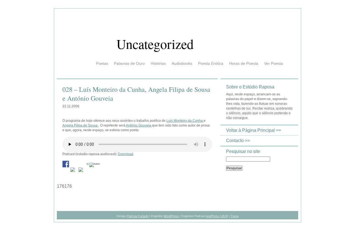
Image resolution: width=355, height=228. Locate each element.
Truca (234, 216)
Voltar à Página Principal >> (253, 130)
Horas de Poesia (243, 63)
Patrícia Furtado (137, 216)
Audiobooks (182, 63)
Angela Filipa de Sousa (80, 125)
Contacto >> (238, 140)
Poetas (102, 63)
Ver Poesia (273, 63)
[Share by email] (81, 170)
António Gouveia (139, 125)
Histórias (158, 63)
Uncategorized (155, 44)
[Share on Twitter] (73, 170)
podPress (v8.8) (217, 216)
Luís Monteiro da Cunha (185, 121)
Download (125, 154)
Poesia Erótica (210, 63)
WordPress (171, 216)
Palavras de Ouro (129, 63)
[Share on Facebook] (65, 164)
